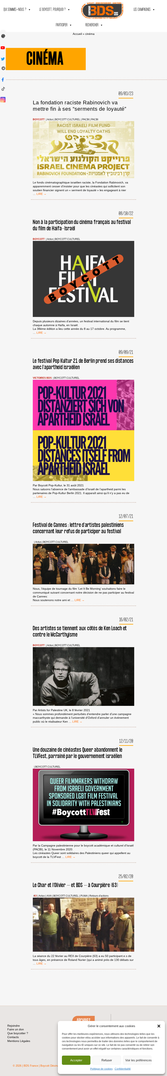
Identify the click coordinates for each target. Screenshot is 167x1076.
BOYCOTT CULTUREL (67, 119)
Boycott (39, 119)
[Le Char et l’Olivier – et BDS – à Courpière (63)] (83, 925)
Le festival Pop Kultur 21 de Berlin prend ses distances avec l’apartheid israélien (83, 364)
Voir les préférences (138, 1060)
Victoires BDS (42, 378)
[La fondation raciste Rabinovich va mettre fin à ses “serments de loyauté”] (83, 150)
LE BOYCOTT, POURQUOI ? (52, 9)
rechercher (91, 25)
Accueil (77, 33)
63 (35, 896)
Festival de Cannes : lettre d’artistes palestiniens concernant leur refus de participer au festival (78, 528)
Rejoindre (13, 1025)
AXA (49, 896)
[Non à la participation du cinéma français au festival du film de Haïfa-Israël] (83, 279)
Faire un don (15, 1029)
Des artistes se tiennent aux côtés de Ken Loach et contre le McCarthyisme (80, 631)
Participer (61, 25)
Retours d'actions (99, 896)
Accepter (76, 1060)
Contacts (13, 1037)
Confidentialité (123, 1068)
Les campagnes (142, 9)
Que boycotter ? (17, 1033)
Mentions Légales (18, 1041)
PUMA (84, 896)
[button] (159, 1026)
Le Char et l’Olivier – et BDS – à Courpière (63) (75, 885)
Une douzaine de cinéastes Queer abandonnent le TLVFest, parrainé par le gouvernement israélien (77, 753)
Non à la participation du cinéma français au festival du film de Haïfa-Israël (82, 225)
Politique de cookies (101, 1068)
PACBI (85, 119)
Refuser (106, 1060)
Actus (50, 119)
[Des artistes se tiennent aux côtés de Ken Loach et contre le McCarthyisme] (83, 677)
